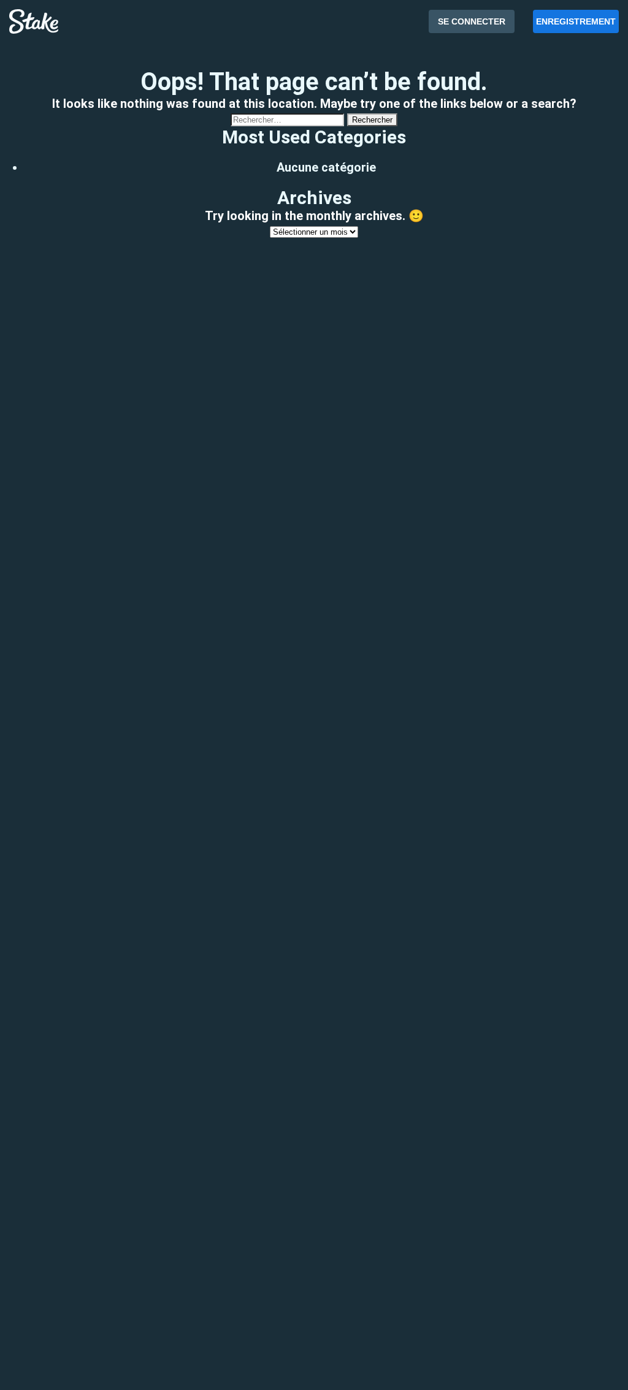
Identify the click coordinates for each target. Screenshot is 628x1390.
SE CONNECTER (471, 21)
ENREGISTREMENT (576, 21)
